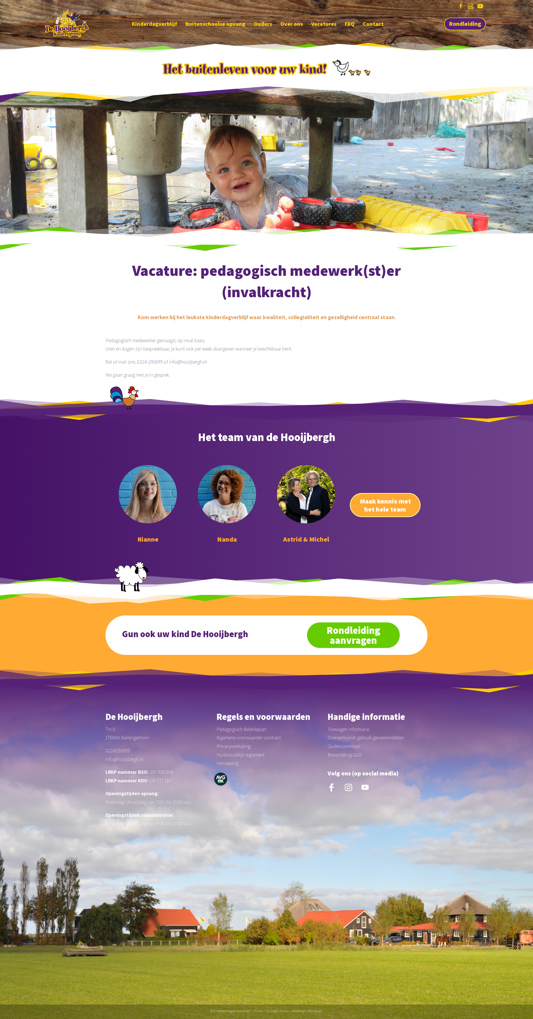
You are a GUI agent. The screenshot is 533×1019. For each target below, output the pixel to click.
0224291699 (117, 750)
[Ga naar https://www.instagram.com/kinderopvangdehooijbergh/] (470, 7)
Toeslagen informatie (348, 729)
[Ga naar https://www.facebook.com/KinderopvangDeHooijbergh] (461, 7)
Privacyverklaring (233, 746)
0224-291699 (150, 362)
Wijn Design (315, 1011)
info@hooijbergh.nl (188, 362)
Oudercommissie (344, 746)
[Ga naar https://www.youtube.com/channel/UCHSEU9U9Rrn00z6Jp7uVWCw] (480, 7)
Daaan (284, 1011)
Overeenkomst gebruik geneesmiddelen (366, 737)
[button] (465, 23)
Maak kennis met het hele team (385, 505)
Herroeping (227, 763)
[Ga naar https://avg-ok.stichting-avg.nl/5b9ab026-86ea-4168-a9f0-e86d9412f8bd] (221, 779)
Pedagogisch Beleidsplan (241, 729)
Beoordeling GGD (345, 755)
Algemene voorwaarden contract (249, 737)
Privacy (258, 1011)
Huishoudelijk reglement (241, 755)
